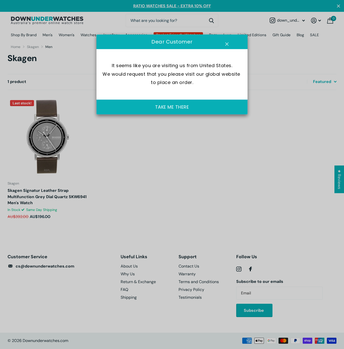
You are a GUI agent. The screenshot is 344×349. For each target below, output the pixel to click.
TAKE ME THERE (172, 107)
